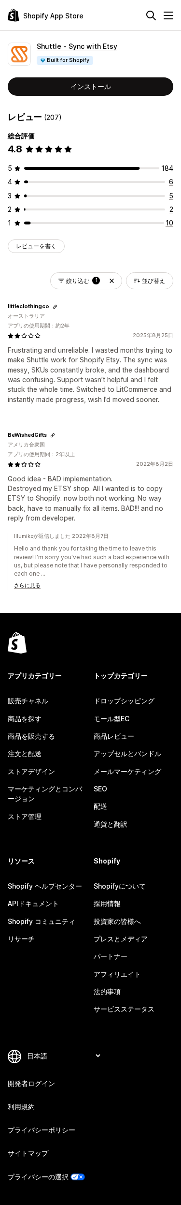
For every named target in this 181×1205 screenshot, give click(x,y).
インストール (90, 86)
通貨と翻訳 (110, 824)
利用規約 (21, 1106)
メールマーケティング (127, 771)
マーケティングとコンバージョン (45, 794)
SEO (100, 789)
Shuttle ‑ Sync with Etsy (77, 46)
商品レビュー (114, 736)
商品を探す (25, 718)
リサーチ (21, 939)
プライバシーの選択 (38, 1177)
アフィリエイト (117, 974)
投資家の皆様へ (117, 921)
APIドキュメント (33, 903)
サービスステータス (124, 1009)
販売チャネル (28, 701)
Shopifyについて (120, 886)
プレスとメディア (121, 939)
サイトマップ (28, 1153)
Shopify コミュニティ (41, 921)
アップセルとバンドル (127, 753)
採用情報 (107, 903)
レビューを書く (36, 246)
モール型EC (111, 718)
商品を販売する (31, 736)
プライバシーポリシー (41, 1130)
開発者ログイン (31, 1083)
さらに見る (27, 585)
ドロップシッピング (124, 701)
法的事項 (107, 991)
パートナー (110, 956)
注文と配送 (25, 753)
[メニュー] (168, 15)
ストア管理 (25, 816)
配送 (100, 806)
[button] (112, 281)
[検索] (151, 15)
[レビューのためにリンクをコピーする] (55, 307)
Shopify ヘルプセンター (45, 886)
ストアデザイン (31, 771)
